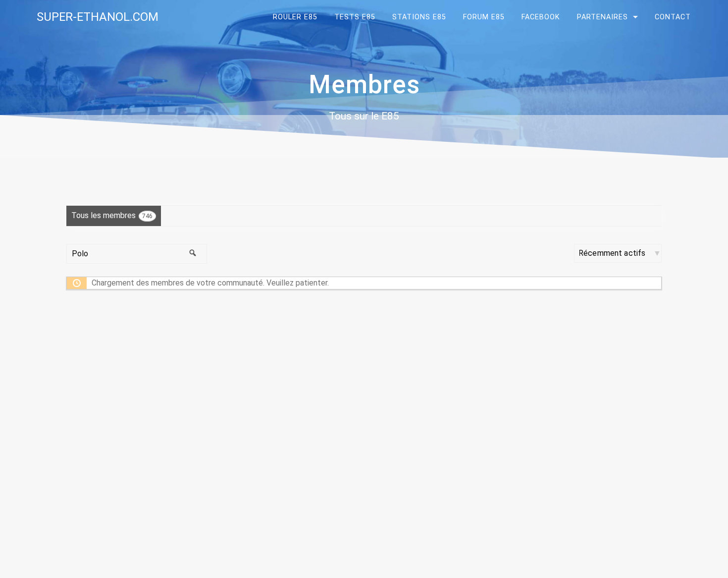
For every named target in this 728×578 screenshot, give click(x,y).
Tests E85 (354, 17)
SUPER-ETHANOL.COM (97, 17)
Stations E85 (419, 17)
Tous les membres (112, 215)
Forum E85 (484, 17)
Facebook (540, 17)
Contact (673, 17)
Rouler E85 (295, 17)
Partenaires (602, 17)
